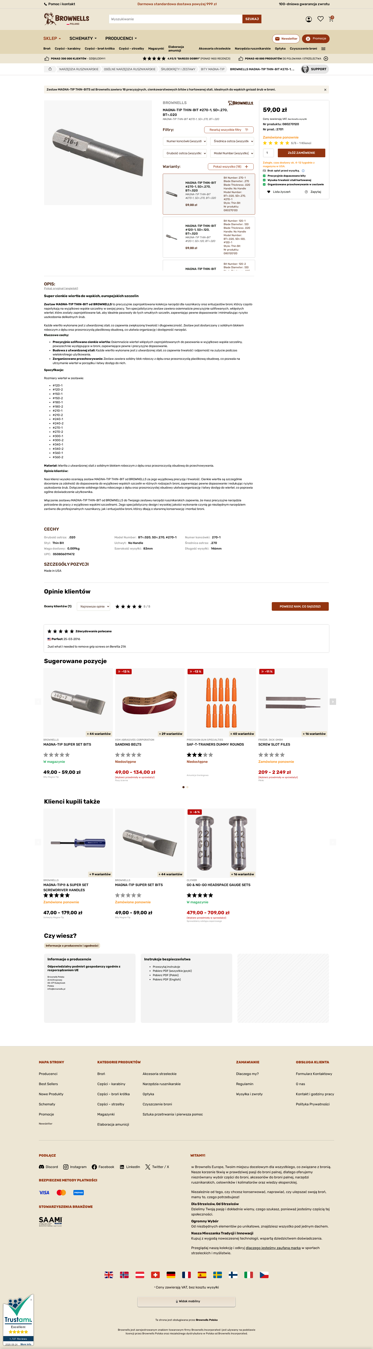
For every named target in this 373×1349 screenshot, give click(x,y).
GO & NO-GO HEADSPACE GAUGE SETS (218, 885)
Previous (38, 701)
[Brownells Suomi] (233, 1275)
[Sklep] (49, 69)
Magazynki (156, 48)
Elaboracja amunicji (176, 48)
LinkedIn (133, 1167)
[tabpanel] (78, 723)
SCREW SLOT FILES (274, 744)
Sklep (50, 38)
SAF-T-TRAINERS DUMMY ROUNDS (215, 744)
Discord (52, 1167)
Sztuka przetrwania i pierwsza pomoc (173, 1114)
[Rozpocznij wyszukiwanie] (251, 19)
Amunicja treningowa (198, 775)
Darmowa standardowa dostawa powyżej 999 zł (177, 4)
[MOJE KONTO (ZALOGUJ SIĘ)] (310, 19)
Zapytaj (316, 192)
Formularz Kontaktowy (314, 1074)
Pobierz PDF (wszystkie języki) (172, 970)
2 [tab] (189, 789)
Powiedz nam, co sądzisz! (300, 606)
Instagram (78, 1167)
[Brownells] (241, 103)
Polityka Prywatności (313, 1104)
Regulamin (244, 1084)
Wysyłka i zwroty (249, 1094)
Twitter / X (160, 1167)
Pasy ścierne (121, 780)
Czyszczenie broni (303, 48)
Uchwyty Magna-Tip (53, 917)
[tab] (72, 946)
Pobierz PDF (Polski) (166, 975)
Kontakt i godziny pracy (315, 1094)
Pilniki (261, 780)
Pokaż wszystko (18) (227, 166)
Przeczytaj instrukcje (166, 966)
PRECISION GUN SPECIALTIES (205, 739)
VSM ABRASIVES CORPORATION (134, 739)
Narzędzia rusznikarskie (253, 48)
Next (333, 701)
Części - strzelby (131, 48)
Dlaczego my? (247, 1074)
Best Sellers (48, 1084)
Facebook (106, 1167)
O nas (300, 1084)
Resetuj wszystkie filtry (225, 130)
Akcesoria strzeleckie (215, 48)
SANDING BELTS (128, 744)
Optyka (280, 48)
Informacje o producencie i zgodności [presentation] (72, 945)
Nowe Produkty (51, 1094)
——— (323, 48)
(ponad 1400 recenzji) (199, 58)
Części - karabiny (68, 48)
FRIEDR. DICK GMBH (270, 739)
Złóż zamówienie (301, 152)
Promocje (319, 38)
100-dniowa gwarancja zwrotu (304, 4)
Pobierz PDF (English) (167, 979)
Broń (47, 48)
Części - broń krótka (100, 48)
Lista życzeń (321, 19)
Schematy (81, 38)
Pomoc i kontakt (61, 4)
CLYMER (192, 880)
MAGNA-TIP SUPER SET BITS (67, 744)
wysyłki (303, 119)
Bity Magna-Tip (51, 777)
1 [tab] (184, 789)
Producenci (119, 38)
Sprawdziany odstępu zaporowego (204, 921)
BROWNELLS (175, 102)
